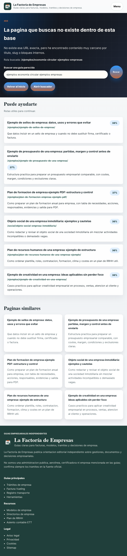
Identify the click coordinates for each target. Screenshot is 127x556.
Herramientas (14, 496)
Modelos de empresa (19, 510)
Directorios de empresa (20, 514)
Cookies (11, 543)
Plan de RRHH (15, 518)
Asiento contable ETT (19, 522)
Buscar (116, 72)
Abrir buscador (43, 86)
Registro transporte (18, 492)
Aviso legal (13, 535)
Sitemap (11, 547)
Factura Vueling (16, 488)
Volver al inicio (16, 86)
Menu (117, 6)
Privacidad (13, 539)
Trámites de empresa (19, 484)
